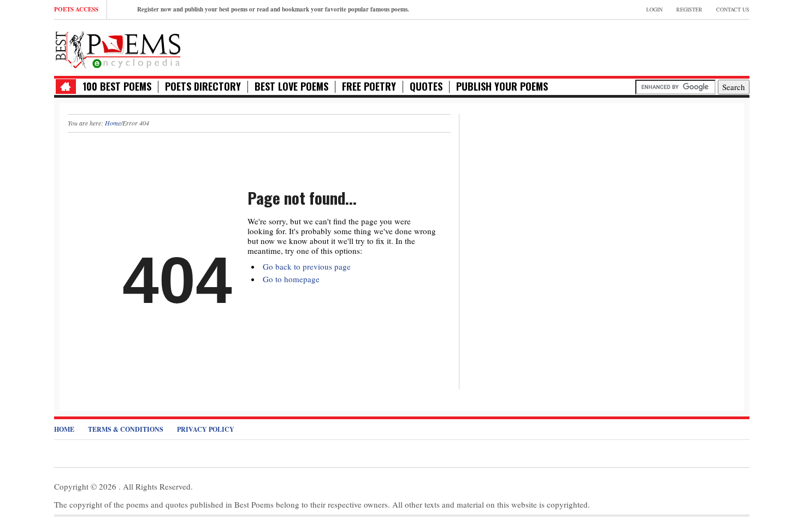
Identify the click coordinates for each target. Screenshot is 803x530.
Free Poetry (369, 86)
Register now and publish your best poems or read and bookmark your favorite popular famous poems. (273, 9)
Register (689, 9)
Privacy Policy (205, 429)
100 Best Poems (116, 86)
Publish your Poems (502, 86)
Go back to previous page (307, 266)
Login (654, 9)
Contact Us (732, 9)
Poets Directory (203, 86)
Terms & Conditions (125, 429)
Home (113, 122)
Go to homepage (291, 278)
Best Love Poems (291, 86)
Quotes (426, 86)
